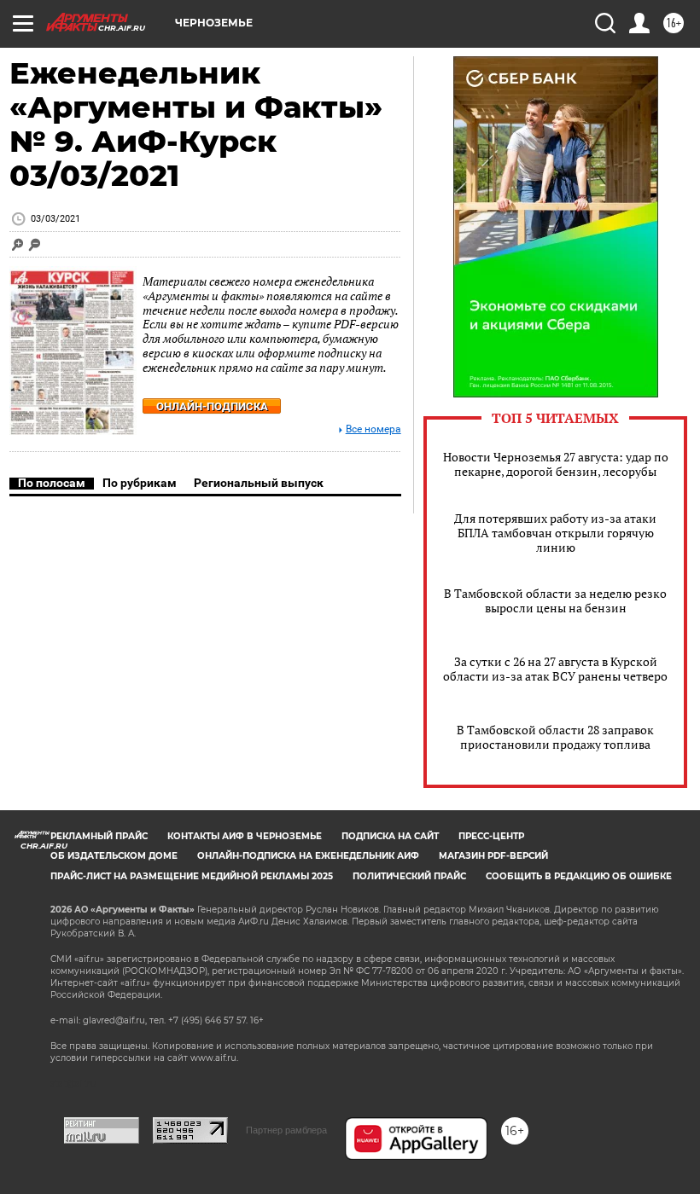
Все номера (373, 429)
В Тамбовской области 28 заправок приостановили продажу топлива (555, 736)
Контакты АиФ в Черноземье (244, 836)
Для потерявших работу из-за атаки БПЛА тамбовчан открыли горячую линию (555, 532)
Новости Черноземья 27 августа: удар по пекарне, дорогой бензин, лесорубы (555, 463)
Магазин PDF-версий (493, 855)
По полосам (51, 483)
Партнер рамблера (286, 1130)
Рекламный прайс (99, 836)
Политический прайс (409, 876)
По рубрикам (139, 483)
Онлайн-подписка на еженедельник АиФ (308, 855)
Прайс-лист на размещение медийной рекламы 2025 (191, 876)
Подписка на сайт (390, 836)
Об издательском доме (114, 855)
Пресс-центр (491, 836)
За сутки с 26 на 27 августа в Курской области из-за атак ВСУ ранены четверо (555, 668)
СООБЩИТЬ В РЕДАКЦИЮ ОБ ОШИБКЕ (579, 876)
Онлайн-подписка (212, 406)
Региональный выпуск (259, 483)
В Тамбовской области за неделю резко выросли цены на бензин (555, 600)
